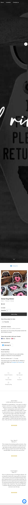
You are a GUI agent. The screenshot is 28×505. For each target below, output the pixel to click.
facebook (20, 362)
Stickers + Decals (9, 301)
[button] (6, 321)
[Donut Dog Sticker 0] (14, 283)
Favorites (19, 379)
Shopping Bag (8, 384)
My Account (19, 375)
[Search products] (26, 44)
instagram (14, 362)
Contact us (16, 2)
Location (8, 2)
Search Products (8, 375)
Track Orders (8, 379)
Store (2, 301)
